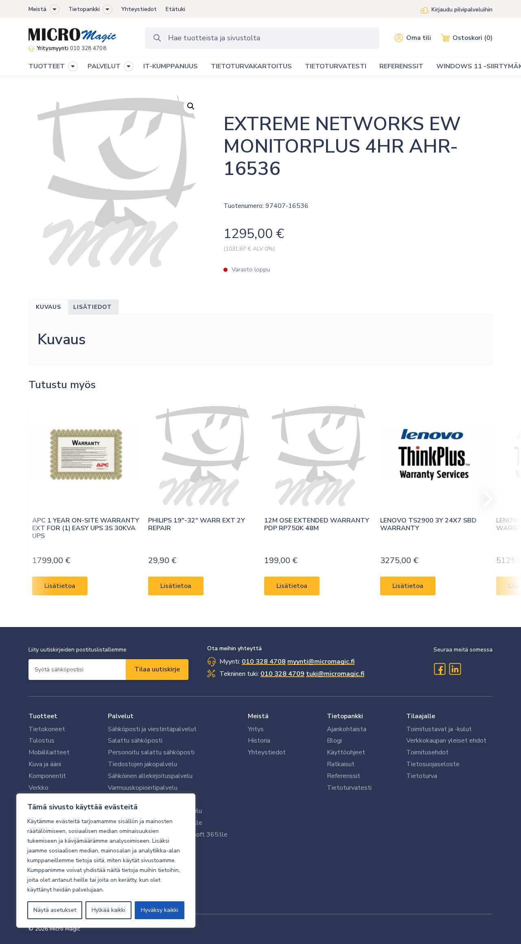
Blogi (334, 740)
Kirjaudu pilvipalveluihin (462, 9)
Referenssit (343, 775)
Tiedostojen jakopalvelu (142, 764)
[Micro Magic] (72, 32)
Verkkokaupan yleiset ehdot (446, 740)
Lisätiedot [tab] (92, 307)
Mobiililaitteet (49, 752)
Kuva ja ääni (44, 764)
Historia (259, 740)
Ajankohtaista (346, 729)
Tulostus (41, 740)
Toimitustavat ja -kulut (439, 729)
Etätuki (175, 9)
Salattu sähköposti (135, 740)
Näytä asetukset (54, 910)
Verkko (38, 787)
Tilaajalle (420, 716)
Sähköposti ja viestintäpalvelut (152, 729)
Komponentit (47, 775)
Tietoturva (421, 775)
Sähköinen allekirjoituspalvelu (150, 775)
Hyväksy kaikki (159, 910)
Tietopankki (84, 9)
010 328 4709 (282, 673)
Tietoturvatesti (349, 787)
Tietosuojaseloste (433, 764)
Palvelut (121, 716)
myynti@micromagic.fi (321, 661)
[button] (54, 9)
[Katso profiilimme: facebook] (439, 669)
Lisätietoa (59, 585)
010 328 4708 (88, 48)
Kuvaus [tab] (48, 307)
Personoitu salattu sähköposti (151, 752)
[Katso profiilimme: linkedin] (455, 669)
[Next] (484, 499)
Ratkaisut (341, 764)
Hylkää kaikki (108, 910)
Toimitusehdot (427, 752)
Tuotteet (42, 716)
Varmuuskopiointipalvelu (142, 787)
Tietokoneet (46, 729)
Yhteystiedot (139, 9)
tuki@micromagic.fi (335, 673)
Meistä (37, 9)
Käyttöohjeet (346, 752)
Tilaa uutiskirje (157, 669)
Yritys (256, 729)
